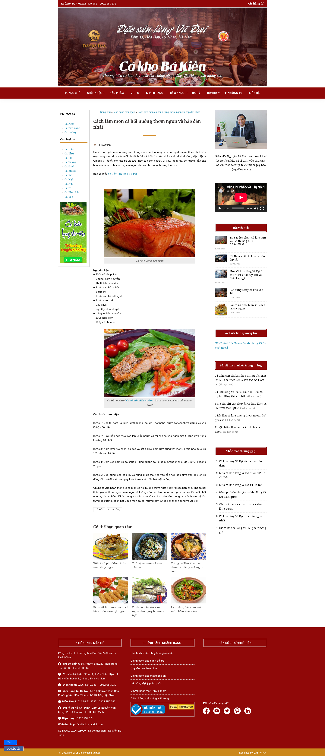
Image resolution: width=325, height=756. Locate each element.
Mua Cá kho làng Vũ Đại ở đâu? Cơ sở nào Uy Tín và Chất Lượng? (246, 275)
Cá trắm (69, 149)
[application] (241, 197)
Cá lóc (68, 157)
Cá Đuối (69, 166)
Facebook (13, 748)
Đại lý (196, 93)
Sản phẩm (117, 93)
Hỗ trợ (212, 93)
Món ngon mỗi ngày (124, 112)
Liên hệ (254, 93)
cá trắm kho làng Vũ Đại (122, 173)
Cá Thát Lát (72, 192)
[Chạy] (220, 208)
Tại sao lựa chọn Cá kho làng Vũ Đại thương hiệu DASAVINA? (248, 241)
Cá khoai (70, 170)
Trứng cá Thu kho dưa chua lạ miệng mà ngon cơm (187, 567)
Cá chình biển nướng (139, 400)
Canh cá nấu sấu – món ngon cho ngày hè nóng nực (148, 611)
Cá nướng (71, 132)
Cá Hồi (99, 509)
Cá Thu (69, 153)
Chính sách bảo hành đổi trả (147, 660)
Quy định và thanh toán (144, 668)
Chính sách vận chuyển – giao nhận (152, 653)
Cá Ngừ (69, 179)
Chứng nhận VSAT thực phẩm (148, 690)
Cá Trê (69, 196)
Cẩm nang (177, 93)
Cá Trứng (70, 162)
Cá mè (68, 175)
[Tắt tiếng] (256, 208)
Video (135, 93)
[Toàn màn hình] (262, 208)
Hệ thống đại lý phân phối (146, 683)
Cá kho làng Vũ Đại (89, 752)
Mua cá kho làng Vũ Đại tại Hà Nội (240, 484)
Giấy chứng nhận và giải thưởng (150, 698)
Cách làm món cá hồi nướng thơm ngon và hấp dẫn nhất (169, 112)
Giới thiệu (94, 93)
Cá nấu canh (73, 128)
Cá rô (68, 188)
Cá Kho (69, 123)
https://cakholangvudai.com (86, 724)
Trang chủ (72, 93)
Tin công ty (233, 93)
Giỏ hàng (254, 3)
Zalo (10, 742)
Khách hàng (154, 93)
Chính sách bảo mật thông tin (148, 675)
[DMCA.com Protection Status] (181, 708)
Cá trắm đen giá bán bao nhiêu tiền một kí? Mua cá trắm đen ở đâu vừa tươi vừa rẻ (240, 380)
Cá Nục (69, 183)
